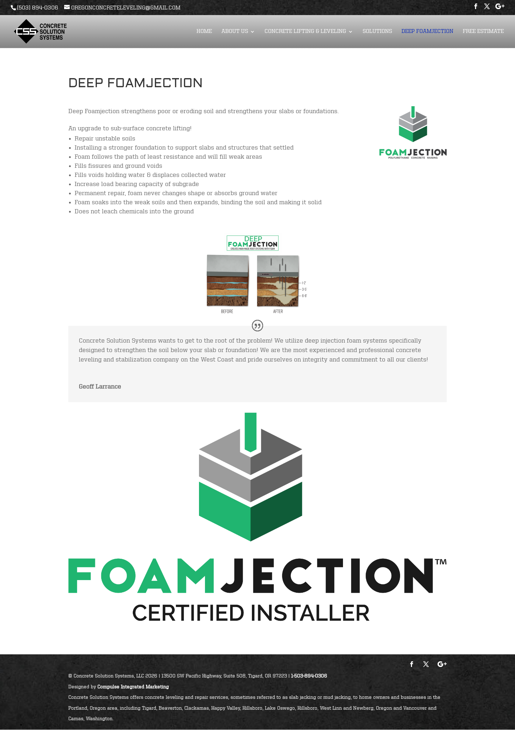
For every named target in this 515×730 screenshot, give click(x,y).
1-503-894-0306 (309, 676)
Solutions (377, 31)
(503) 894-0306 (37, 8)
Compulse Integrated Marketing (133, 686)
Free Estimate (483, 31)
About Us (234, 31)
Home (204, 31)
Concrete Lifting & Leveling (305, 31)
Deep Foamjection (427, 31)
